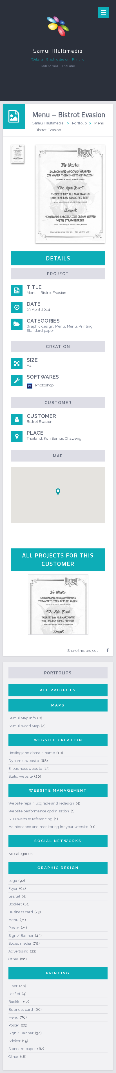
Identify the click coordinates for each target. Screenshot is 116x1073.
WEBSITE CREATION (58, 740)
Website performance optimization (38, 811)
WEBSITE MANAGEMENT (58, 790)
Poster (13, 928)
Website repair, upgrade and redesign (41, 803)
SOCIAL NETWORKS (58, 841)
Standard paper (40, 330)
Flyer (13, 888)
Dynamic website (23, 761)
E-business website (25, 768)
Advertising (18, 951)
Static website (20, 776)
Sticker (14, 1041)
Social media (19, 943)
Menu (60, 326)
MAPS (58, 705)
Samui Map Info (22, 718)
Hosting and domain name (31, 753)
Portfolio (79, 123)
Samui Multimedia (47, 123)
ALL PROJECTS (58, 690)
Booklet (15, 904)
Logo (12, 881)
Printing (85, 326)
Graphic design (40, 326)
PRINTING (58, 973)
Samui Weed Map (23, 726)
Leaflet (14, 896)
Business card (20, 912)
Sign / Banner (21, 935)
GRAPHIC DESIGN (58, 868)
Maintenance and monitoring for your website (48, 827)
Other (13, 959)
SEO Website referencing (30, 819)
